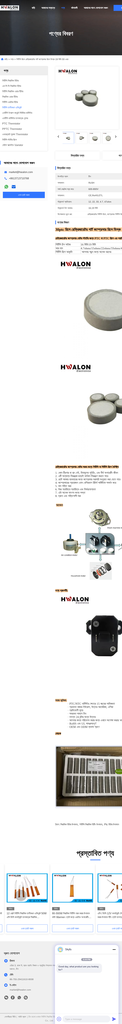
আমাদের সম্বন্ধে (48, 7)
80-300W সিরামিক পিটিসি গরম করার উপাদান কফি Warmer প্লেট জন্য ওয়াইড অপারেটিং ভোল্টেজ (71, 915)
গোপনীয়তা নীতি (10, 1016)
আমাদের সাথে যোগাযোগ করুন (96, 7)
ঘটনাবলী (74, 7)
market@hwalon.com (21, 172)
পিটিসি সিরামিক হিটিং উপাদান (91, 824)
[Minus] (114, 949)
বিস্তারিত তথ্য (77, 155)
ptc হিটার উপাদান (111, 824)
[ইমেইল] (13, 186)
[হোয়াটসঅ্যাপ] (6, 186)
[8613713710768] (19, 998)
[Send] (114, 1018)
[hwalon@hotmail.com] (26, 998)
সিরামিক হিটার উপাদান (69, 824)
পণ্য (63, 7)
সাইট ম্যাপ (22, 1016)
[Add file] (59, 1018)
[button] (21, 895)
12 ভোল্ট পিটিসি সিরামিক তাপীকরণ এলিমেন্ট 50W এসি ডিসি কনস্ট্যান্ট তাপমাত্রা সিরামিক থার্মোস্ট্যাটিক (27, 915)
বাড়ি (33, 7)
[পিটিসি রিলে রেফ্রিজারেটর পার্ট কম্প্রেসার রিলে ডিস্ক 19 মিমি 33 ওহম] (87, 98)
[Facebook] (12, 998)
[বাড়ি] (9, 8)
